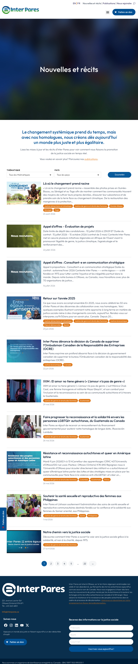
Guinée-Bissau (116, 206)
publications (91, 159)
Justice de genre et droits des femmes (91, 206)
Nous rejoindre (124, 3)
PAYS (57, 170)
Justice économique (118, 321)
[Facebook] (5, 625)
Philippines (92, 515)
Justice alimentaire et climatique (58, 206)
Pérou (106, 479)
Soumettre (120, 175)
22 (85, 563)
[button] (107, 12)
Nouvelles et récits (92, 3)
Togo (57, 210)
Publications (109, 3)
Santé (66, 325)
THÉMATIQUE (13, 170)
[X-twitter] (27, 625)
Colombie (84, 479)
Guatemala (84, 400)
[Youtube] (22, 625)
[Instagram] (11, 625)
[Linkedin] (16, 625)
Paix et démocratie (52, 325)
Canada (67, 365)
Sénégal (47, 210)
